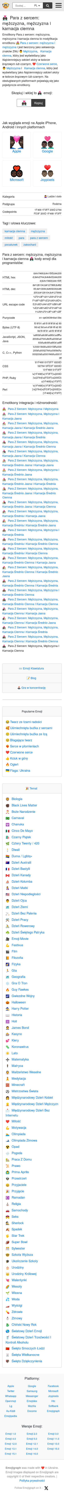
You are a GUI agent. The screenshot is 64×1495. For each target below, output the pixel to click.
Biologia (14, 798)
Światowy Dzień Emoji (24, 1331)
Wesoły (14, 1286)
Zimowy (14, 1318)
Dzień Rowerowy (20, 925)
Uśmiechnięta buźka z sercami (29, 728)
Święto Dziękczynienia (24, 1361)
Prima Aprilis (17, 1172)
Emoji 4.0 (10, 1438)
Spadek (14, 1229)
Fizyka (13, 964)
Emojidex (32, 1401)
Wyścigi (14, 1305)
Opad (12, 1146)
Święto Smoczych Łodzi (25, 1348)
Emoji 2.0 (32, 1433)
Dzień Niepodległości (23, 894)
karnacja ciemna (15, 231)
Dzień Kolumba (19, 881)
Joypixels (47, 179)
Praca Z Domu (19, 1159)
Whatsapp (10, 1396)
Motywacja (16, 1127)
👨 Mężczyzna (28, 51)
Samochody (17, 1210)
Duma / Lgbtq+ (19, 856)
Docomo (32, 1411)
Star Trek (15, 1235)
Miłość (13, 1121)
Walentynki (16, 1280)
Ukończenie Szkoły (22, 1261)
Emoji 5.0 (32, 1438)
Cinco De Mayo (19, 830)
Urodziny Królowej (21, 1273)
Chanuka (15, 824)
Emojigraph (53, 1411)
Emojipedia (10, 1416)
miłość (9, 238)
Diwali (13, 849)
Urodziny (15, 1267)
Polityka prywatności (32, 1480)
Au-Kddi (10, 1411)
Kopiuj (38, 102)
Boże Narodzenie (20, 811)
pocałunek (11, 244)
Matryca (14, 1065)
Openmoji (10, 1401)
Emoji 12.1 (32, 1443)
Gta (11, 970)
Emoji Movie (17, 938)
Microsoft (17, 179)
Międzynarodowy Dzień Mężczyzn (32, 1103)
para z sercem (39, 238)
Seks (12, 1216)
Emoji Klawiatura (32, 668)
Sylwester (15, 1248)
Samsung (32, 1391)
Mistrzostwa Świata (22, 1091)
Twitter (10, 1391)
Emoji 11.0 (53, 1438)
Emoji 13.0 (53, 1443)
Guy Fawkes (17, 989)
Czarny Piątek (18, 837)
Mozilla (32, 1406)
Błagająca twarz (19, 740)
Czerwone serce (19, 752)
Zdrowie (14, 1311)
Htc (53, 1401)
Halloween (16, 1002)
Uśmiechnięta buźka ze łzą (26, 734)
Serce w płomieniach (22, 746)
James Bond (17, 1027)
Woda (13, 1299)
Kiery (12, 1040)
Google (47, 151)
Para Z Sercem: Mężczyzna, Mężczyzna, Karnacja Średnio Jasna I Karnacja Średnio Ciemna (30, 492)
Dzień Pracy (17, 919)
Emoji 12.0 (11, 1443)
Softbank (53, 1406)
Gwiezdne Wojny (20, 995)
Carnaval (15, 817)
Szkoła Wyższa (19, 1254)
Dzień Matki (17, 887)
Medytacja (16, 1078)
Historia (14, 1014)
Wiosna (14, 1292)
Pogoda (14, 1153)
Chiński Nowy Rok (21, 1324)
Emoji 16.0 (32, 1453)
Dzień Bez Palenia (21, 913)
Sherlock (15, 1223)
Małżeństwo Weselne (23, 1072)
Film (11, 951)
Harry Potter (17, 1008)
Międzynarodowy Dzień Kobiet (29, 1097)
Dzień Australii (18, 862)
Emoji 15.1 (11, 1453)
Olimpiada (15, 1134)
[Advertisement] (32, 113)
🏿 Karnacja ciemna (34, 68)
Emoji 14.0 (32, 1448)
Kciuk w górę (17, 758)
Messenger (32, 1396)
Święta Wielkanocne (22, 1354)
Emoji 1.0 (10, 1433)
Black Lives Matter (21, 805)
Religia (13, 1203)
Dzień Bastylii (18, 868)
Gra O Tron (16, 983)
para (21, 238)
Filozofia (14, 957)
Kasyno (14, 1033)
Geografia (15, 976)
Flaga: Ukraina (18, 770)
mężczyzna (38, 231)
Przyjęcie (15, 1191)
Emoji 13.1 (11, 1448)
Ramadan (15, 1197)
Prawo (13, 1165)
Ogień (12, 764)
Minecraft (15, 1084)
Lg (10, 1406)
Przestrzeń (16, 1178)
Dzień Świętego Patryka (25, 932)
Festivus (14, 945)
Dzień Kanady (18, 875)
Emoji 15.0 (53, 1448)
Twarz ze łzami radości (24, 721)
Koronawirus (17, 1046)
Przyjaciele (16, 1184)
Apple (16, 151)
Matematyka (17, 1059)
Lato (12, 1053)
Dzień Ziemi (17, 906)
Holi (11, 1021)
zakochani (29, 244)
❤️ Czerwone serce (44, 64)
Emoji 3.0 (53, 1433)
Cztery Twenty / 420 (22, 843)
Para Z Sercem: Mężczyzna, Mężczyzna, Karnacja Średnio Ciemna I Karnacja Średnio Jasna (30, 571)
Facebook (53, 1386)
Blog (32, 678)
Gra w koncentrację (32, 687)
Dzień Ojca (16, 900)
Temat (32, 788)
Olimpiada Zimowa (21, 1140)
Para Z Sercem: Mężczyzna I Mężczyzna (30, 409)
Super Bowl (16, 1242)
